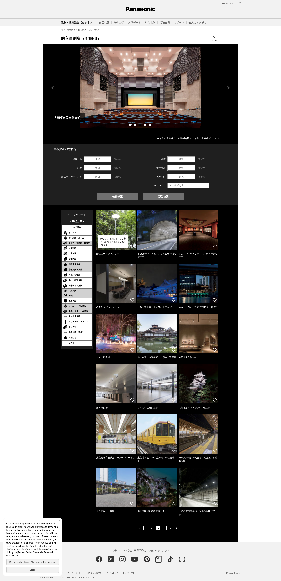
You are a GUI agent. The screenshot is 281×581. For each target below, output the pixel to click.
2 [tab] (135, 125)
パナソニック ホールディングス (120, 572)
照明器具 (82, 29)
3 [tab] (140, 125)
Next (228, 88)
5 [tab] (150, 125)
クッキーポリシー (75, 572)
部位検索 (163, 196)
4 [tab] (145, 125)
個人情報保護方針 (94, 572)
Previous (52, 88)
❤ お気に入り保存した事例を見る (174, 138)
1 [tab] (130, 125)
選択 (97, 159)
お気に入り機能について (207, 138)
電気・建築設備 (68, 29)
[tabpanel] (140, 87)
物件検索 (117, 196)
